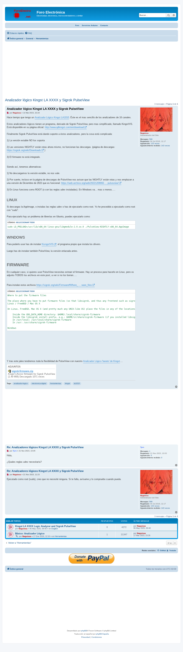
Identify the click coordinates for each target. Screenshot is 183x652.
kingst (67, 383)
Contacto (104, 25)
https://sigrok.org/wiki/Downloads (24, 150)
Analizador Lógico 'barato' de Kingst (101, 361)
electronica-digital (39, 383)
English (54, 529)
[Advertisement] (91, 70)
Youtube (172, 550)
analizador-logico (21, 383)
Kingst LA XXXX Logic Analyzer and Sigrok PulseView (45, 526)
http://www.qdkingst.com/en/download (64, 127)
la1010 (77, 383)
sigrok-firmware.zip (22, 371)
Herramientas (61, 536)
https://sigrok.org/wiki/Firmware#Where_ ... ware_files (64, 285)
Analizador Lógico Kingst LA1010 (52, 117)
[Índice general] (21, 13)
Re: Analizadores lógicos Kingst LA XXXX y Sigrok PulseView (45, 447)
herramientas (55, 383)
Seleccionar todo (25, 222)
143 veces (165, 146)
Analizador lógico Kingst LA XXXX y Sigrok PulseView (47, 100)
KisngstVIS (47, 244)
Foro (77, 25)
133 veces (155, 143)
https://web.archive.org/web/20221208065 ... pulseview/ (89, 183)
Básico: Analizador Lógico (29, 533)
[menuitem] (28, 33)
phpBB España (102, 634)
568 (150, 139)
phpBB (84, 631)
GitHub (162, 550)
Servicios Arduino (90, 25)
